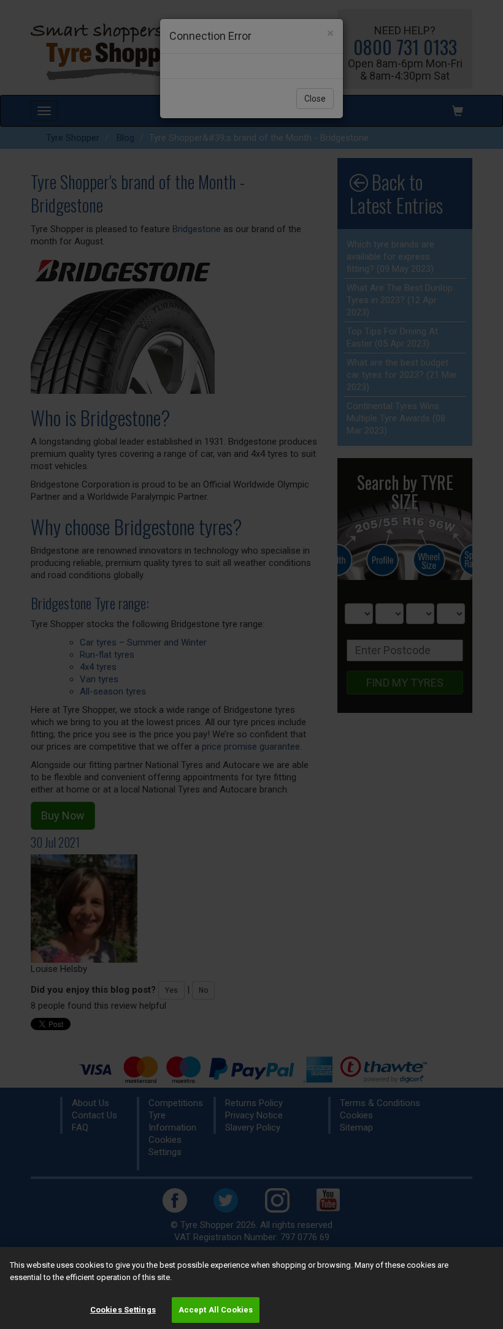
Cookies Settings (123, 1309)
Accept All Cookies (216, 1309)
